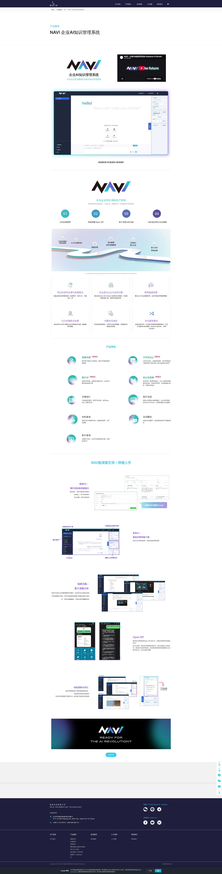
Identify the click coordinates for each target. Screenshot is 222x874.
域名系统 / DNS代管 (76, 852)
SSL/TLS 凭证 (74, 849)
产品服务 (59, 10)
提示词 (85, 377)
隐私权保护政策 (167, 864)
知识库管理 (148, 377)
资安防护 (73, 844)
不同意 (150, 870)
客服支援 (86, 357)
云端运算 (73, 841)
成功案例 (139, 4)
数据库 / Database (76, 854)
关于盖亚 (118, 4)
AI (65, 10)
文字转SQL (148, 357)
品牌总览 (73, 839)
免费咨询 (111, 755)
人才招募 (149, 4)
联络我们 (160, 4)
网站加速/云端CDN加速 (77, 847)
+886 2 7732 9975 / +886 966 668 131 (66, 822)
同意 (158, 870)
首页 (52, 10)
